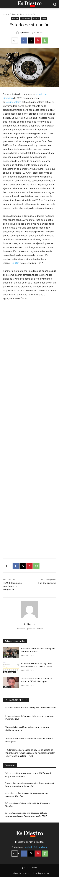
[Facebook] (24, 40)
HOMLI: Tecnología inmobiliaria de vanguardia (12, 586)
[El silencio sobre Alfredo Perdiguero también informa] (11, 652)
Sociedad (36, 18)
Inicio (5, 14)
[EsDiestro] (18, 32)
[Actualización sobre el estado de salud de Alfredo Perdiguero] (11, 682)
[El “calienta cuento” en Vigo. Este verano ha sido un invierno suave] (11, 667)
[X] (31, 40)
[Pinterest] (38, 40)
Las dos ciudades (47, 583)
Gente (44, 18)
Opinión (13, 14)
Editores (7, 687)
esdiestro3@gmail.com (36, 847)
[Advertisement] (29, 427)
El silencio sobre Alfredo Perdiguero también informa (30, 707)
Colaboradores (26, 18)
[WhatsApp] (45, 40)
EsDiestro (26, 33)
